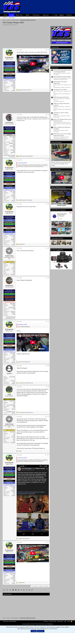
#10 (48, 416)
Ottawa (13, 140)
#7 (48, 321)
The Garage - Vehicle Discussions (60, 79)
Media (27, 15)
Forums (11, 15)
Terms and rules (52, 621)
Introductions (56, 117)
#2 (48, 114)
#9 (48, 386)
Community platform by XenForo (34, 624)
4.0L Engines (56, 74)
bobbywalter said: (21, 324)
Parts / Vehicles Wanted (58, 101)
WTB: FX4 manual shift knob (61, 97)
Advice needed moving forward (62, 76)
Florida (13, 267)
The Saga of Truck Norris (60, 89)
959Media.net (50, 624)
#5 (48, 248)
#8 (48, 365)
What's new (19, 15)
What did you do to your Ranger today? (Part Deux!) (62, 134)
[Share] (46, 50)
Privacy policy (60, 621)
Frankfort (13, 85)
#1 (48, 49)
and (25, 90)
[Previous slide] (53, 242)
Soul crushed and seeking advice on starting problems (62, 71)
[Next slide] (69, 242)
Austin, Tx (13, 380)
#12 (48, 542)
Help (65, 621)
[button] (23, 15)
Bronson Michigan (11, 405)
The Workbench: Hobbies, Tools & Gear (61, 87)
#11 (48, 455)
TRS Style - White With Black (10, 621)
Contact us (45, 621)
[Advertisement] (26, 36)
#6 (48, 277)
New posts (5, 17)
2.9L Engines (56, 131)
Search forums (11, 17)
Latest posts (54, 68)
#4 (48, 204)
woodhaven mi (12, 307)
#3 (48, 160)
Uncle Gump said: (21, 162)
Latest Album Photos (57, 238)
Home (5, 15)
